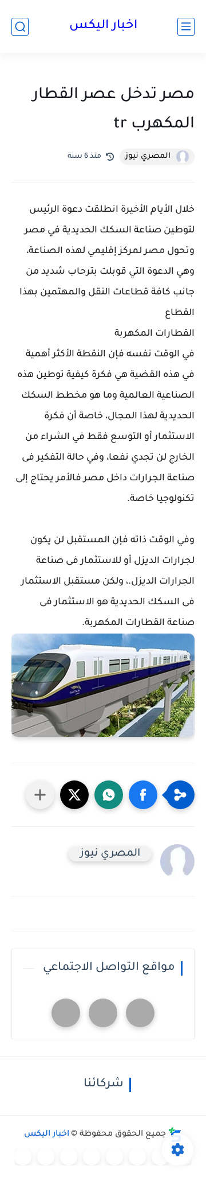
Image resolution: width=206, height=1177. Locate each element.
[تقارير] (137, 1157)
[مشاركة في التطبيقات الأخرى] (40, 794)
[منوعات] (22, 1157)
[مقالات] (45, 1157)
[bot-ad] (66, 1013)
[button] (143, 794)
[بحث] (20, 27)
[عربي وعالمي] (68, 1157)
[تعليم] (114, 1157)
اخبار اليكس (103, 26)
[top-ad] (140, 1013)
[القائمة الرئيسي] (186, 27)
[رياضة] (91, 1157)
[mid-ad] (103, 1013)
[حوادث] (160, 1157)
